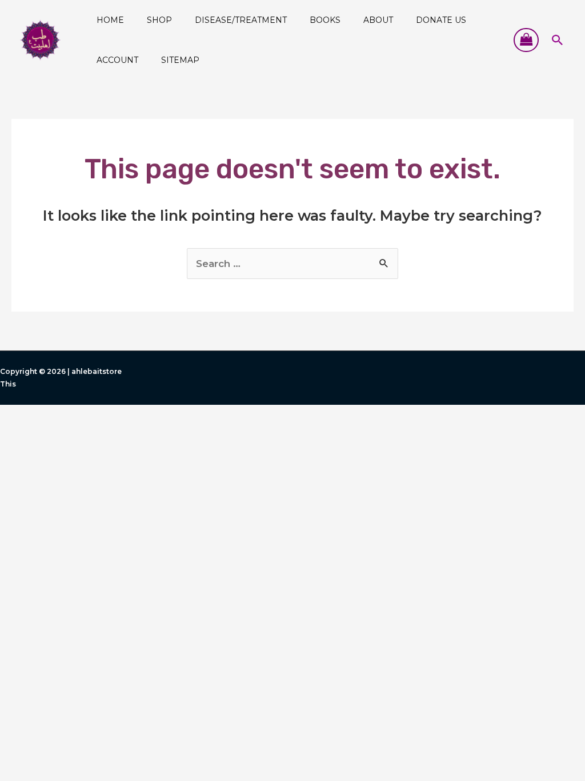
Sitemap (180, 60)
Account (117, 60)
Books (325, 20)
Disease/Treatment (241, 20)
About (378, 20)
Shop (159, 20)
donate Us (441, 20)
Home (110, 20)
